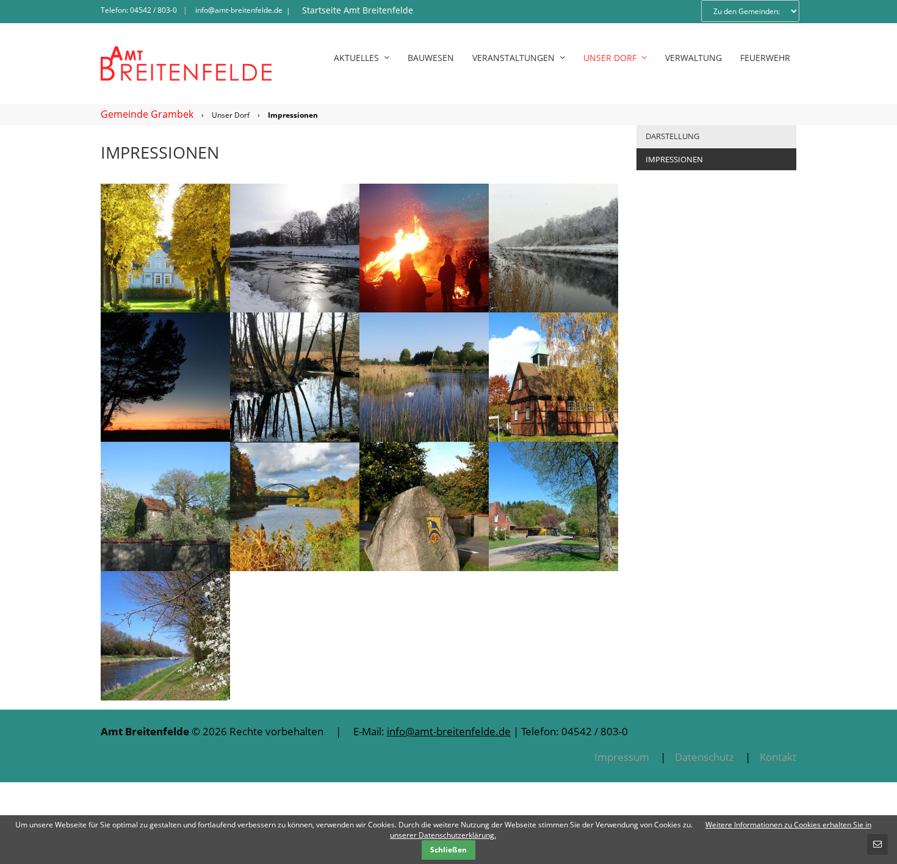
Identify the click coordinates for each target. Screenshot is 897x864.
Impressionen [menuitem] (674, 159)
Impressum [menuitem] (621, 757)
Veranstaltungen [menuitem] (513, 57)
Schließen (448, 849)
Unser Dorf (231, 115)
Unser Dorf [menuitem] (609, 57)
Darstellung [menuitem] (672, 136)
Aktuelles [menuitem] (356, 57)
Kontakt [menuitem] (778, 757)
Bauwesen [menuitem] (431, 57)
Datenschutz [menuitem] (704, 757)
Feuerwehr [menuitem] (765, 57)
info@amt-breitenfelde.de (239, 10)
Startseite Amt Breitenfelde (357, 10)
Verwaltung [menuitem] (693, 57)
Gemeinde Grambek (147, 114)
